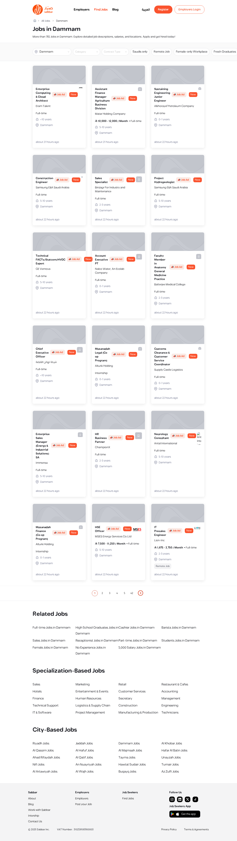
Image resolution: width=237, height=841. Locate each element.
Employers (82, 9)
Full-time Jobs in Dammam (51, 627)
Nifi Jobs (38, 764)
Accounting (169, 691)
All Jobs (45, 21)
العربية (146, 9)
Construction (127, 705)
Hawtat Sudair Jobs (132, 764)
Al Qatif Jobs (84, 757)
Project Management (90, 712)
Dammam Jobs (129, 743)
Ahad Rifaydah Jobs (46, 757)
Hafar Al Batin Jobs (174, 750)
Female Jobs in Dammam (50, 647)
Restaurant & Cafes (174, 684)
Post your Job (83, 804)
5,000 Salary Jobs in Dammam (139, 647)
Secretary (125, 698)
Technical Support (46, 705)
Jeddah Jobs (84, 743)
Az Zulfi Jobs (170, 771)
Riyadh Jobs (41, 743)
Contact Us (35, 821)
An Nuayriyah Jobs (88, 764)
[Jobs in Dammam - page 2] (141, 593)
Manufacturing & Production (138, 712)
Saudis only (140, 51)
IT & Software (42, 712)
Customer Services (132, 691)
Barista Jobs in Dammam (178, 627)
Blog (115, 9)
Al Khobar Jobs (171, 743)
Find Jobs (101, 9)
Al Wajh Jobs (85, 771)
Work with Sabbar (39, 810)
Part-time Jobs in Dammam (137, 640)
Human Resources (88, 698)
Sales (36, 684)
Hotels (37, 691)
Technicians (169, 712)
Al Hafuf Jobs (85, 750)
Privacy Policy (169, 829)
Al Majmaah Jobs (130, 750)
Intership (33, 816)
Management (170, 698)
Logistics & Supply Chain (93, 705)
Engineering (169, 705)
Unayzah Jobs (171, 757)
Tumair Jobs (170, 764)
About (32, 798)
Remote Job (162, 51)
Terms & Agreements (196, 829)
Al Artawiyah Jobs (45, 771)
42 (132, 593)
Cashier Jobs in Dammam (136, 627)
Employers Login (189, 9)
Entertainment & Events (92, 691)
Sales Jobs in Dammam (49, 640)
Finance (38, 698)
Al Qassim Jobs (43, 750)
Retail (122, 684)
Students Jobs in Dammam (180, 640)
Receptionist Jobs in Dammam (97, 640)
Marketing (83, 684)
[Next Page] (141, 593)
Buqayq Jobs (127, 771)
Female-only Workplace (191, 51)
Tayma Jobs (126, 757)
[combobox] (89, 52)
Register (163, 9)
